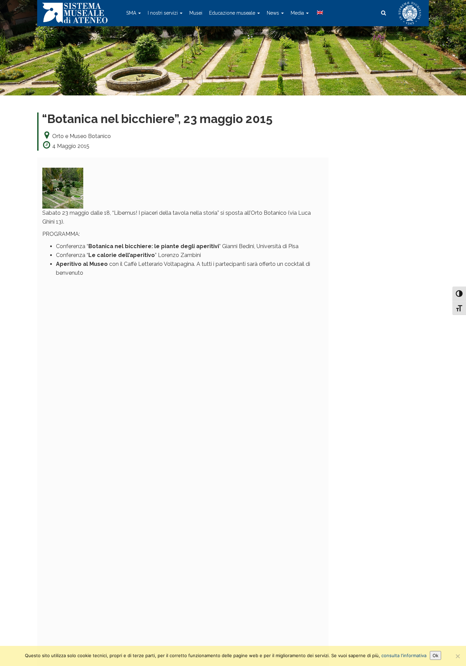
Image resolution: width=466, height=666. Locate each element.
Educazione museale (233, 13)
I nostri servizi (163, 13)
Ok (435, 655)
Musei (195, 13)
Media (298, 13)
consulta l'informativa (403, 655)
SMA (131, 13)
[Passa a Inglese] (319, 13)
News (273, 13)
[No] (457, 656)
